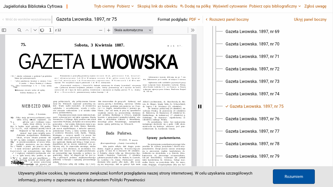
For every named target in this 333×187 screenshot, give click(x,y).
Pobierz (123, 6)
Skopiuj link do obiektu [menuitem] (157, 6)
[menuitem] (252, 31)
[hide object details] (200, 106)
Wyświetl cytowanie (230, 6)
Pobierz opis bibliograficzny (273, 6)
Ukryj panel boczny (310, 19)
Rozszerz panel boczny (229, 19)
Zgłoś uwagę (315, 6)
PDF (192, 19)
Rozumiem (294, 176)
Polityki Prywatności (127, 180)
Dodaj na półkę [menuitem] (198, 6)
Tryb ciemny (104, 6)
